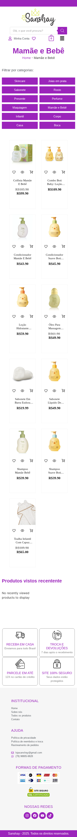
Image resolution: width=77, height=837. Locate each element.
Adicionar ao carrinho (31, 172)
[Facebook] (34, 815)
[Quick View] (22, 172)
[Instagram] (27, 815)
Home (26, 58)
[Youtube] (42, 815)
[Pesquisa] (62, 30)
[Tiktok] (50, 815)
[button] (62, 38)
